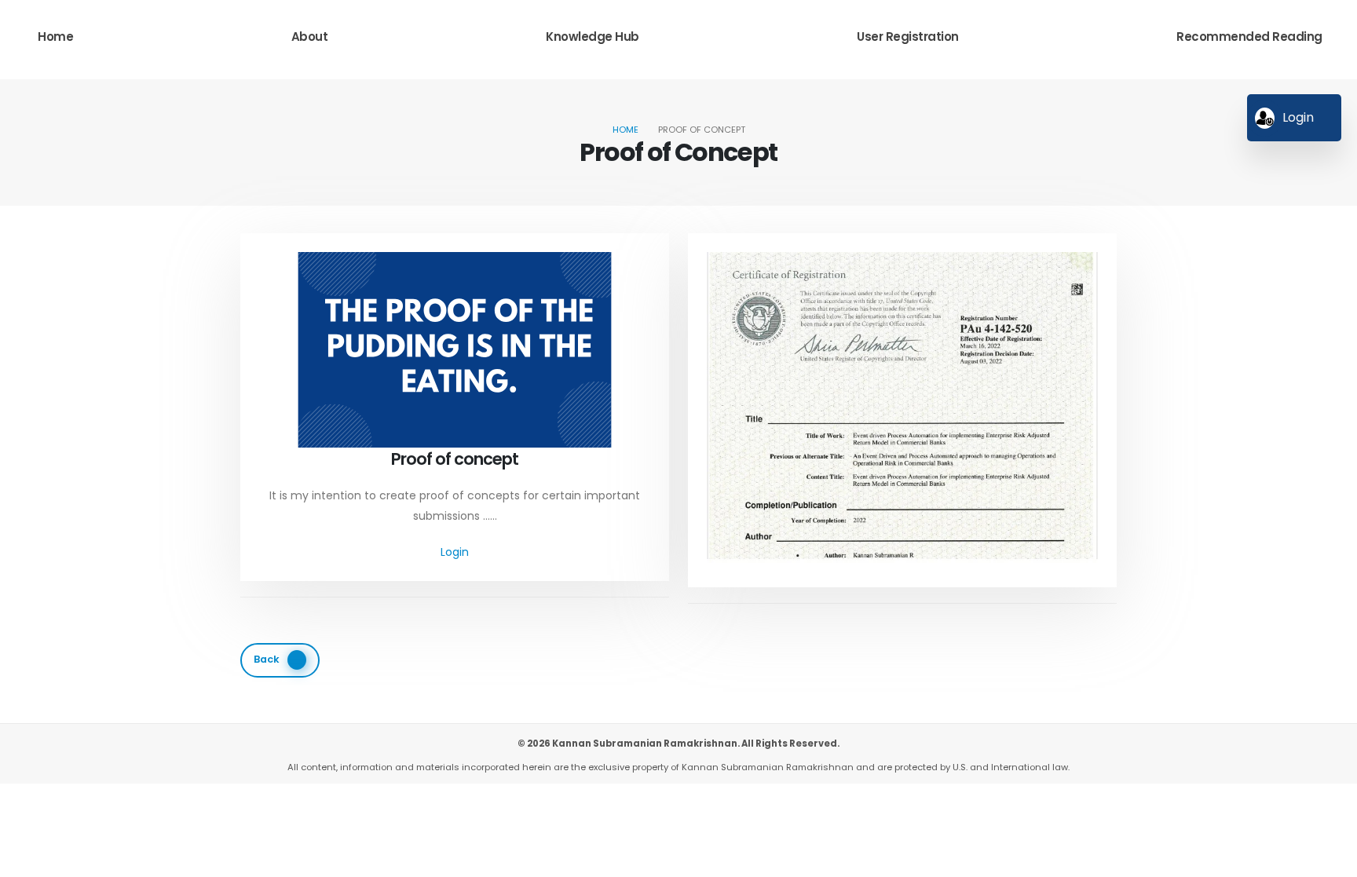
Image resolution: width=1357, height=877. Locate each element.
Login (455, 552)
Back (267, 659)
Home (55, 36)
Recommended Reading (1249, 36)
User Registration (908, 36)
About (309, 36)
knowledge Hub (592, 36)
